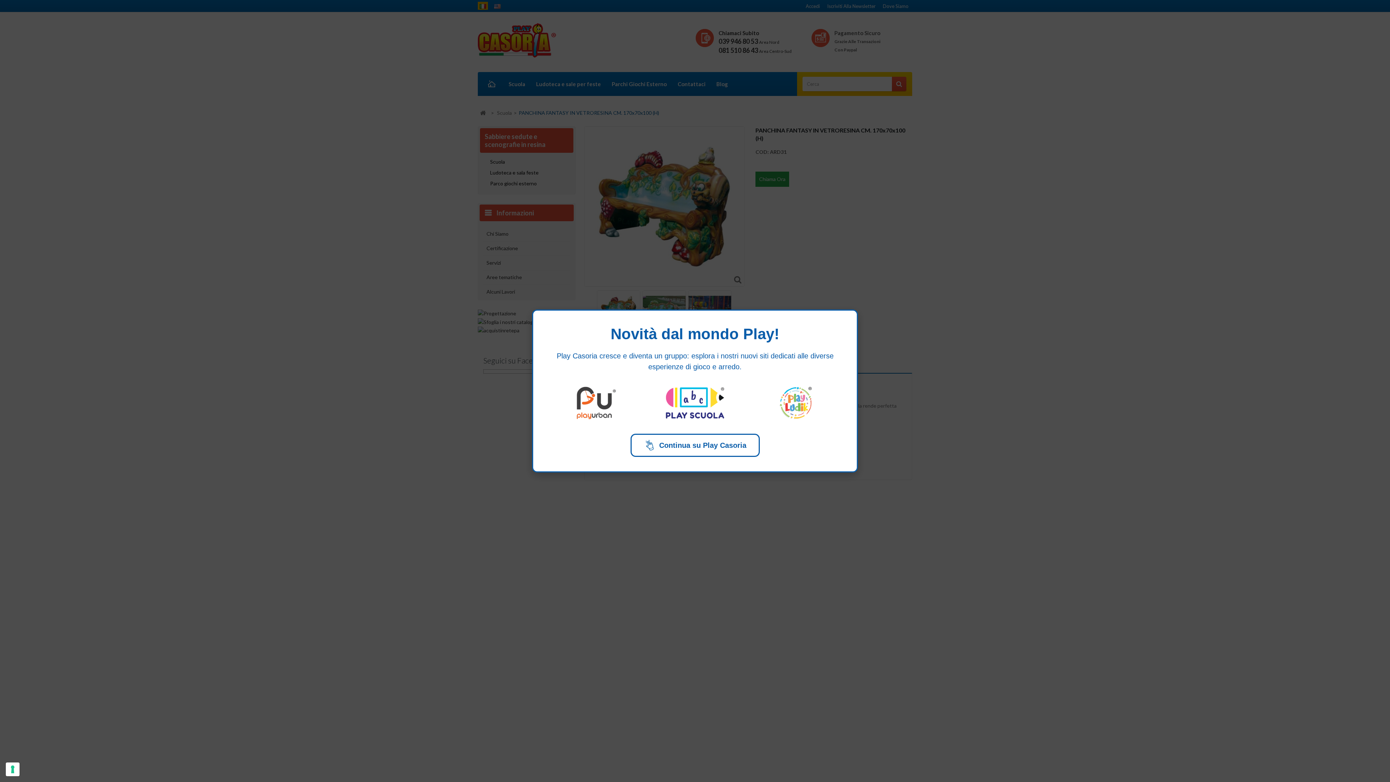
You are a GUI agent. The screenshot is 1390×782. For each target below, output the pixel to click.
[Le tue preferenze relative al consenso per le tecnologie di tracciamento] (13, 769)
